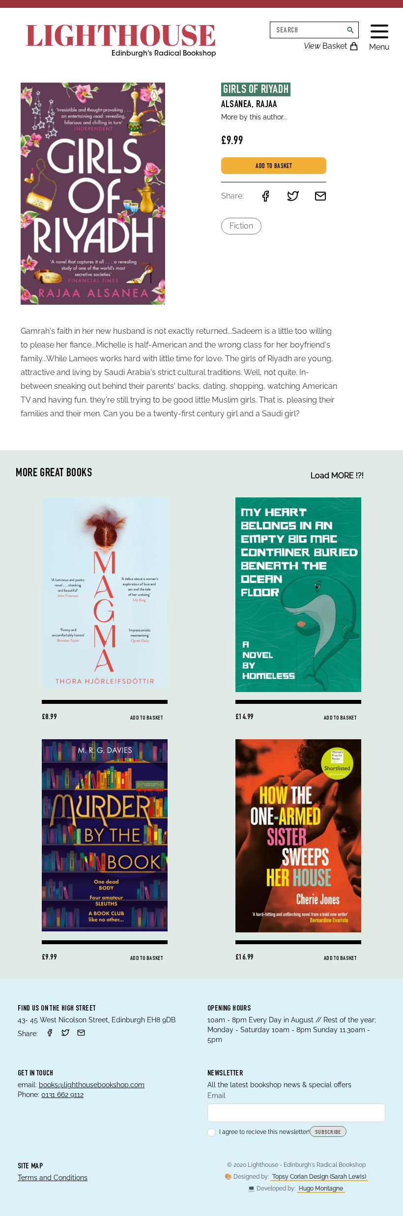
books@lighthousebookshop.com (91, 1085)
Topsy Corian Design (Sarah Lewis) (319, 1176)
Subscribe (328, 1132)
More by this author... (254, 117)
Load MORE (337, 475)
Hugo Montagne (321, 1188)
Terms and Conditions (52, 1178)
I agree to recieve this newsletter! (264, 1132)
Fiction (241, 226)
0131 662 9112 (62, 1095)
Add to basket (274, 166)
